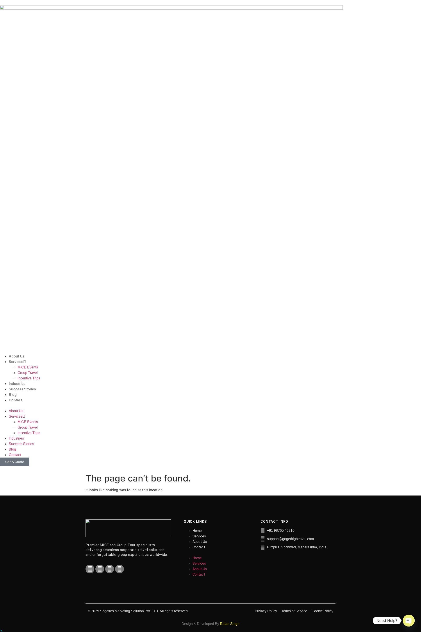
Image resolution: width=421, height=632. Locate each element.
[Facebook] (90, 569)
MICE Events (28, 367)
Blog (13, 395)
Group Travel (28, 373)
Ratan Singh (229, 624)
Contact (15, 400)
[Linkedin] (119, 569)
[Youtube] (109, 569)
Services (16, 362)
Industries (17, 384)
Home (197, 531)
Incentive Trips (29, 378)
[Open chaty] (409, 621)
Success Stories (22, 389)
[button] (210, 405)
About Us (17, 356)
